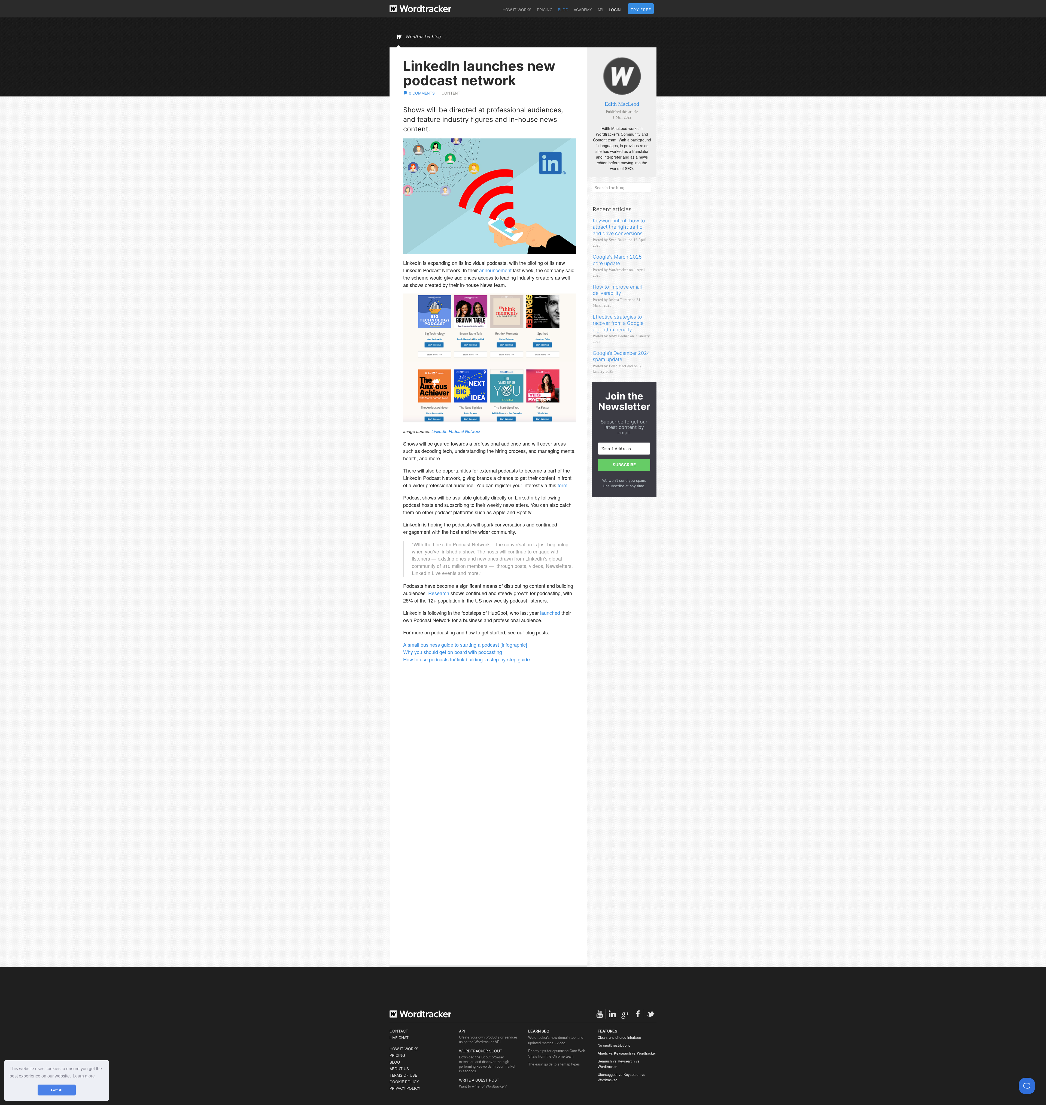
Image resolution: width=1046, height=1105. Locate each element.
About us (399, 1068)
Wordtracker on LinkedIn (612, 1014)
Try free (641, 9)
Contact (399, 1031)
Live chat (399, 1037)
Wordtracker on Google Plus (625, 1014)
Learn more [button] (84, 1076)
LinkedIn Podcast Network (456, 431)
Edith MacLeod (622, 104)
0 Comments (422, 93)
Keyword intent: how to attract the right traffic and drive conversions (619, 227)
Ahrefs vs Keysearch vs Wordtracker (627, 1053)
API (600, 9)
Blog (563, 9)
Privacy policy (405, 1088)
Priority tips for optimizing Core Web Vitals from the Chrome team (556, 1053)
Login (615, 9)
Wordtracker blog (423, 37)
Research (438, 593)
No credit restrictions (614, 1045)
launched (550, 612)
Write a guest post (479, 1080)
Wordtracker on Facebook (638, 1014)
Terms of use (403, 1075)
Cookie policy (404, 1081)
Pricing (544, 9)
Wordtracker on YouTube (599, 1014)
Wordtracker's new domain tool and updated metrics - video (555, 1040)
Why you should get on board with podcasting (452, 651)
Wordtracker (420, 8)
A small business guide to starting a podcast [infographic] (465, 644)
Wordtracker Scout (480, 1051)
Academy (583, 9)
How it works (517, 9)
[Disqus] (489, 747)
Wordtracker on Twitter (651, 1014)
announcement (495, 270)
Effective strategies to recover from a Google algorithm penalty (618, 323)
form (562, 485)
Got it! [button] (57, 1090)
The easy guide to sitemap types (554, 1064)
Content (451, 93)
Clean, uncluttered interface (619, 1037)
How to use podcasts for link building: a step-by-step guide (466, 659)
